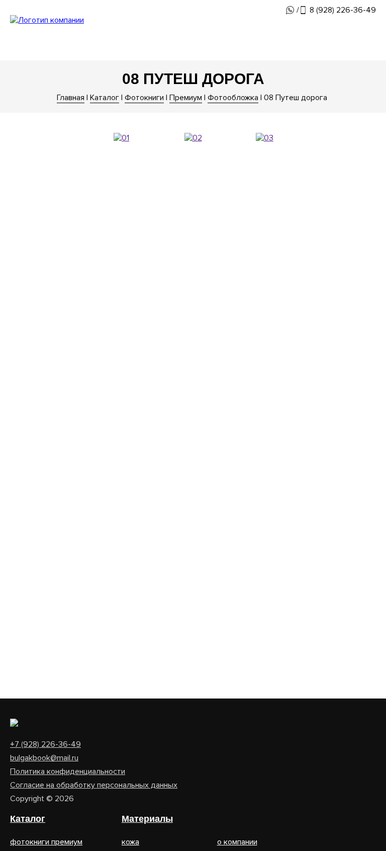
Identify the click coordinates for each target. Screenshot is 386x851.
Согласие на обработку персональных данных (93, 785)
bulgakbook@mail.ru (44, 758)
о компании (237, 842)
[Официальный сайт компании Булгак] (47, 20)
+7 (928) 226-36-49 (45, 744)
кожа (130, 842)
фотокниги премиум (46, 842)
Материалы (147, 819)
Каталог (27, 819)
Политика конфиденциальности (67, 771)
